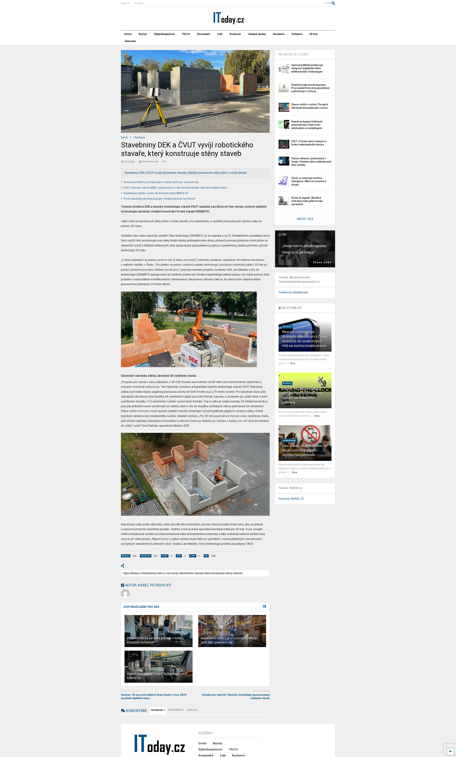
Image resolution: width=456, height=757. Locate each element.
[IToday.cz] (228, 24)
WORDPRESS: (176, 710)
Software (297, 34)
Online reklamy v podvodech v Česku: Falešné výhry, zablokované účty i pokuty (311, 161)
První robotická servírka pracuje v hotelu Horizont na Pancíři (159, 198)
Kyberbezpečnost (164, 34)
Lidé (219, 34)
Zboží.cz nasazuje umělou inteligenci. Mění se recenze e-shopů (309, 181)
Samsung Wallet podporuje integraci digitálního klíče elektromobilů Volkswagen (307, 68)
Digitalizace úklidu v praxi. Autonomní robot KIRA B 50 (156, 193)
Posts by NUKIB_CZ (291, 498)
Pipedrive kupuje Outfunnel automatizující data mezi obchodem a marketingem (306, 124)
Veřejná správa (257, 34)
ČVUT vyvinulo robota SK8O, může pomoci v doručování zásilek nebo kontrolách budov (175, 187)
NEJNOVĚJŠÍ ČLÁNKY (294, 54)
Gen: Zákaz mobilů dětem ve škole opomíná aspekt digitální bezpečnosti (304, 450)
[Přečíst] (159, 631)
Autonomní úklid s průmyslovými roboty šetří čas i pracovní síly (161, 182)
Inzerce (125, 3)
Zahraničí (130, 41)
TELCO (186, 34)
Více (292, 363)
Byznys (143, 34)
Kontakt (139, 3)
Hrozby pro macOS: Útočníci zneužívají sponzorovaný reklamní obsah (236, 696)
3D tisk (313, 34)
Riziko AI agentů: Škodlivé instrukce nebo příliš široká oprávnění (307, 201)
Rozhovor (235, 34)
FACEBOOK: (158, 710)
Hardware (278, 34)
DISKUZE (192, 710)
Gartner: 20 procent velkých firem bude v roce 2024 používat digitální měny (153, 696)
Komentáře (203, 34)
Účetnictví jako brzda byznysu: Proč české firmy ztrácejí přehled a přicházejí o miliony (310, 88)
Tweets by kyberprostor (294, 292)
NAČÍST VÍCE (305, 219)
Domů (128, 34)
